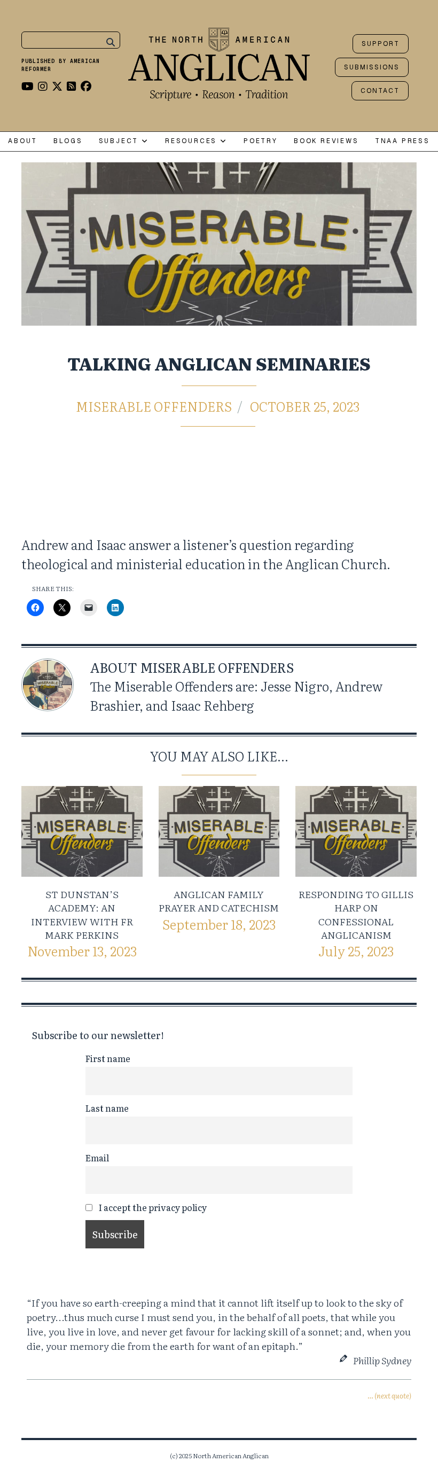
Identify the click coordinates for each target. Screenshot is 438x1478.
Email (97, 1157)
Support (381, 44)
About (22, 141)
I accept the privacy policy (152, 1207)
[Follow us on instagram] (43, 85)
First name (107, 1058)
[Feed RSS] (71, 85)
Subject (120, 141)
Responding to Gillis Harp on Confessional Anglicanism (356, 914)
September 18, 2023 (219, 924)
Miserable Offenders (154, 406)
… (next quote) (389, 1395)
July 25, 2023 (356, 950)
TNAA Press (402, 141)
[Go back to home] (219, 61)
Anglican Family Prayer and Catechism (219, 901)
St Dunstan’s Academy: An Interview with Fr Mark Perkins (82, 914)
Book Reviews (326, 141)
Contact (380, 91)
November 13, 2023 (82, 950)
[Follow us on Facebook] (86, 85)
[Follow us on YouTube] (27, 85)
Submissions (372, 67)
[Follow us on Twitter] (57, 85)
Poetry (261, 141)
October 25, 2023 (304, 406)
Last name (107, 1108)
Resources (192, 141)
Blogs (67, 141)
